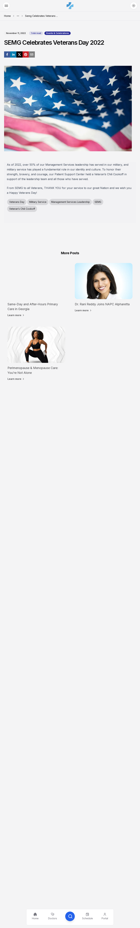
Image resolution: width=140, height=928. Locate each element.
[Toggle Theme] (133, 5)
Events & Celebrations (57, 33)
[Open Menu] (6, 5)
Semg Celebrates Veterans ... (41, 15)
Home (7, 15)
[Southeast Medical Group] (70, 5)
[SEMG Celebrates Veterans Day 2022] (7, 54)
